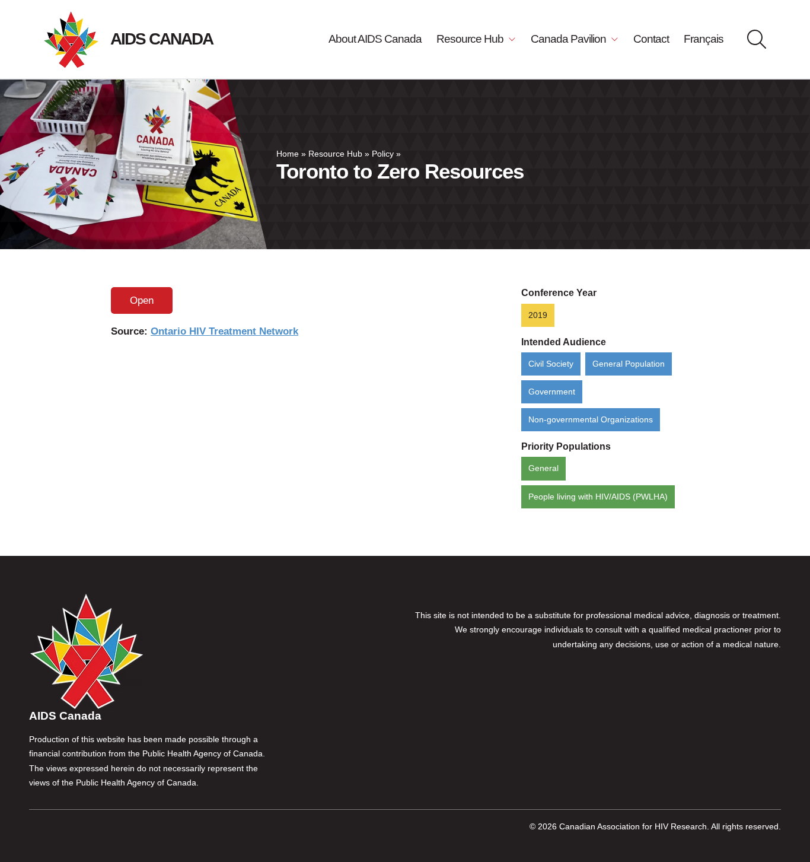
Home (287, 154)
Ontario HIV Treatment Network (224, 331)
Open (142, 300)
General (543, 468)
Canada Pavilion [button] (569, 39)
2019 (537, 315)
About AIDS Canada (375, 39)
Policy (383, 154)
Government (551, 391)
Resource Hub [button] (471, 39)
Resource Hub (335, 154)
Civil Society (550, 364)
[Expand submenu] (511, 39)
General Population (628, 364)
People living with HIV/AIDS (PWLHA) (598, 496)
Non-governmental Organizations (590, 419)
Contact (651, 39)
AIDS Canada (161, 39)
